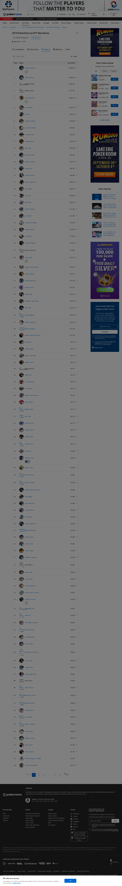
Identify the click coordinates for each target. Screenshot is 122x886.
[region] (61, 881)
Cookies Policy (16, 883)
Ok (70, 881)
